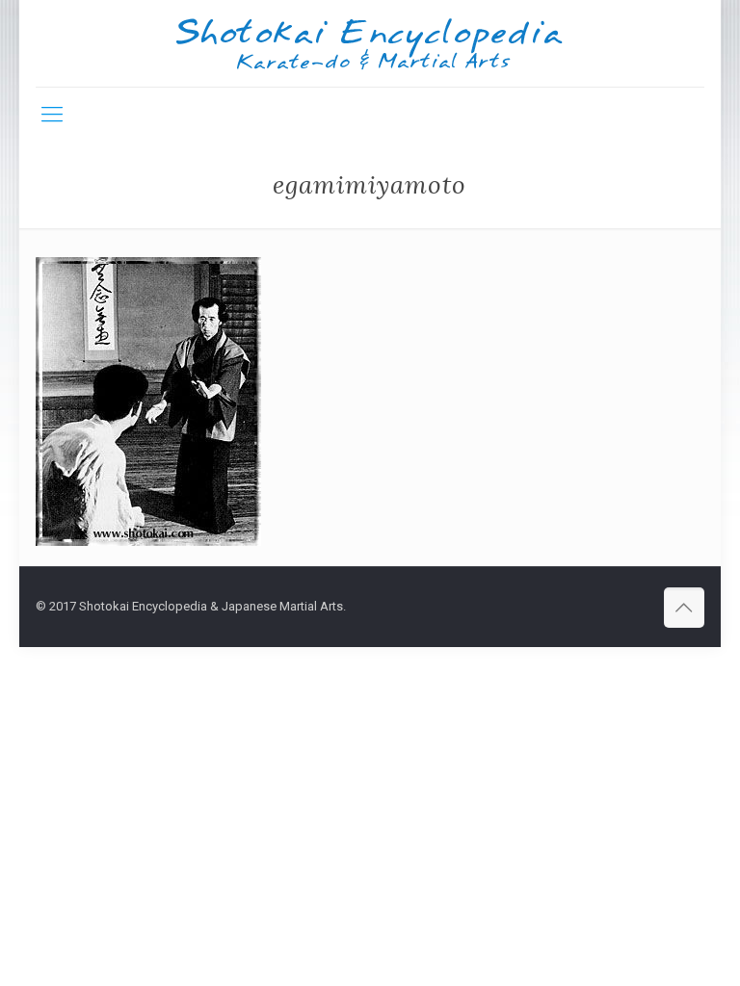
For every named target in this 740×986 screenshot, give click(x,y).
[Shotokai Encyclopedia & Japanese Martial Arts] (369, 43)
